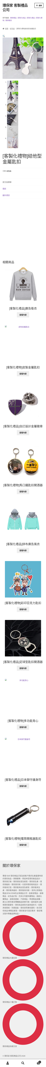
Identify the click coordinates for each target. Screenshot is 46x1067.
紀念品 (12, 28)
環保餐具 (8, 20)
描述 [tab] (4, 188)
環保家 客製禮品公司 (15, 7)
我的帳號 (7, 1063)
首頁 (6, 28)
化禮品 (32, 18)
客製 (19, 18)
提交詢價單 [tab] (7, 182)
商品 (24, 18)
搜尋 (23, 1063)
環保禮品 (13, 18)
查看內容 (23, 314)
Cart (35, 1061)
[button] (4, 36)
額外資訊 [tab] (6, 195)
